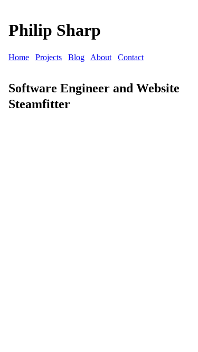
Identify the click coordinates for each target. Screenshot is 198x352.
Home (18, 57)
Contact (131, 57)
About (100, 57)
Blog (76, 57)
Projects (48, 57)
